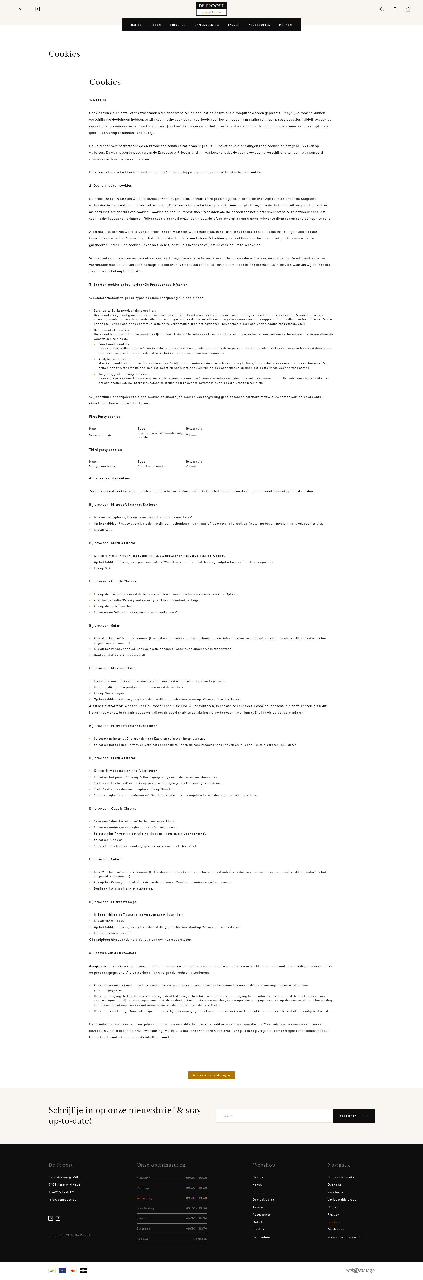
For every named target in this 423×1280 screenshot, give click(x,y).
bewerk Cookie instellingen (211, 1075)
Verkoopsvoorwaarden (345, 1237)
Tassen (234, 24)
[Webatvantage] (360, 1270)
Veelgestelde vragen (343, 1199)
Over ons (334, 1184)
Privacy (333, 1214)
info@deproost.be (62, 1199)
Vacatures (335, 1192)
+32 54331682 (61, 1192)
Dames (136, 24)
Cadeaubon (261, 1237)
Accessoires (259, 24)
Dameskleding (207, 24)
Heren (156, 24)
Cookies (334, 1222)
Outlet (257, 1222)
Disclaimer (336, 1229)
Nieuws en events (341, 1177)
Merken (285, 24)
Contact (334, 1207)
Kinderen (178, 24)
